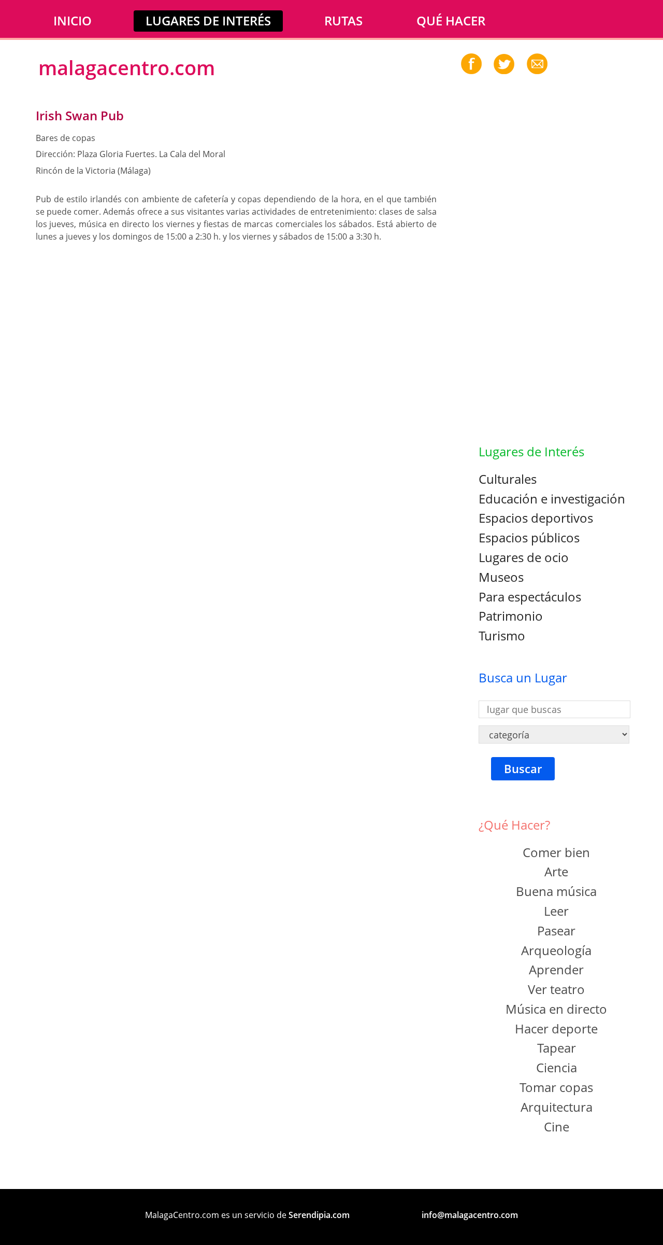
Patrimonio (511, 615)
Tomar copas (556, 1087)
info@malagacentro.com (470, 1215)
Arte (556, 871)
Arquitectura (557, 1106)
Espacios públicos (529, 537)
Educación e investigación (552, 498)
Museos (501, 576)
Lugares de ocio (524, 557)
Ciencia (556, 1067)
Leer (556, 910)
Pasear (556, 930)
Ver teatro (556, 989)
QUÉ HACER (450, 20)
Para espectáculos (530, 596)
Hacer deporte (556, 1028)
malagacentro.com (126, 67)
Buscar (523, 769)
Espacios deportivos (536, 517)
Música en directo (556, 1008)
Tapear (556, 1047)
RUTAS (343, 20)
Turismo (502, 635)
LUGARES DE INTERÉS (208, 20)
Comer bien (556, 852)
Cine (556, 1126)
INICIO (72, 20)
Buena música (556, 891)
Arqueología (556, 950)
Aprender (556, 969)
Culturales (508, 478)
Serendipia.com (319, 1215)
